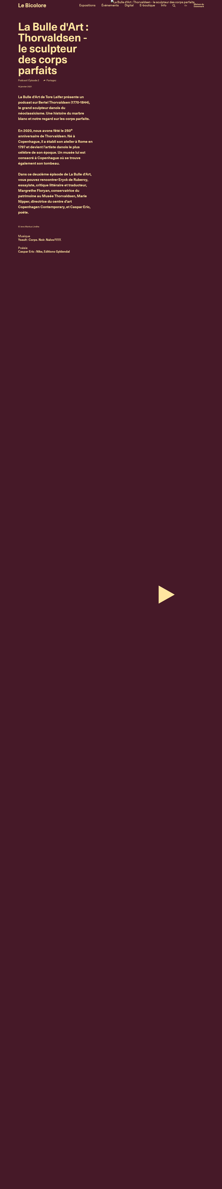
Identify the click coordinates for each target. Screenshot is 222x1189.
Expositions (87, 5)
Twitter (75, 80)
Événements (110, 5)
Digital (129, 5)
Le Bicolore (32, 5)
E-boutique (147, 5)
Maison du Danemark (199, 5)
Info (163, 5)
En (186, 5)
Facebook (64, 80)
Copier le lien (87, 80)
